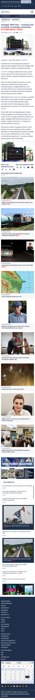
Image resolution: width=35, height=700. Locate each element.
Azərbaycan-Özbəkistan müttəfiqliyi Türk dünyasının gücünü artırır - (14, 572)
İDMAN (3, 620)
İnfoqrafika (5, 626)
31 (5, 682)
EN (6, 6)
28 (24, 679)
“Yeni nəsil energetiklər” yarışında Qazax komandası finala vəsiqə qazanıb (14, 492)
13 (20, 674)
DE (8, 6)
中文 (19, 6)
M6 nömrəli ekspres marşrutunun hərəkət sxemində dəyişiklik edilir (14, 565)
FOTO (2, 631)
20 (20, 677)
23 (32, 677)
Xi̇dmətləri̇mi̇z (6, 645)
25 (10, 679)
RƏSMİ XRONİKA (5, 601)
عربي (15, 6)
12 (14, 674)
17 (5, 677)
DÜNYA (3, 622)
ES (12, 6)
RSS (2, 655)
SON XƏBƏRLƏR (8, 482)
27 (20, 679)
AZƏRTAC (24, 60)
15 (28, 674)
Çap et (14, 32)
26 (14, 679)
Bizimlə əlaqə (5, 634)
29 (28, 679)
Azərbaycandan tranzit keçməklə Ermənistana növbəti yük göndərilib (15, 234)
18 (10, 677)
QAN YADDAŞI (5, 624)
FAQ (2, 652)
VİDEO (3, 629)
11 (10, 674)
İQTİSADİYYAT (5, 608)
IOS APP (3, 659)
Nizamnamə (5, 638)
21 (24, 677)
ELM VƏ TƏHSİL (5, 617)
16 (32, 674)
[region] (18, 540)
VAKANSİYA (4, 647)
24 (5, 679)
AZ (1, 6)
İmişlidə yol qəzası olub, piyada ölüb (13, 389)
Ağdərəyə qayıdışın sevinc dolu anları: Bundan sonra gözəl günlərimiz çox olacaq (16, 327)
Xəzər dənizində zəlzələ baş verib (12, 296)
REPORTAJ (16, 20)
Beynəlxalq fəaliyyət (8, 643)
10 (5, 674)
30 (32, 679)
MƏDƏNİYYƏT (5, 614)
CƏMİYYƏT (4, 612)
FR (10, 6)
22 (28, 677)
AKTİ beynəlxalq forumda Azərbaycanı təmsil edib (17, 486)
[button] (17, 43)
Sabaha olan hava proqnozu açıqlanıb (13, 579)
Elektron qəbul (6, 650)
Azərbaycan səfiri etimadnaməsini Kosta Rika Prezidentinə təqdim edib (15, 358)
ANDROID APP (5, 657)
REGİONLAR (6, 20)
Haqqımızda (5, 636)
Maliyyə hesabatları (8, 640)
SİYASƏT (3, 605)
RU (4, 6)
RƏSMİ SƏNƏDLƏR (6, 603)
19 (14, 677)
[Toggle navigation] (31, 12)
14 (24, 674)
